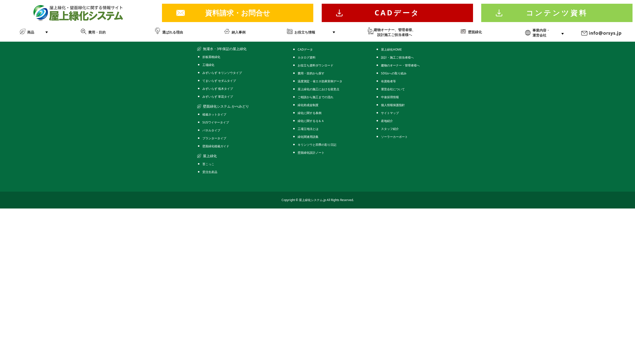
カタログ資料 (307, 57)
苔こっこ (208, 164)
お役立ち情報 (304, 32)
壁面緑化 (475, 32)
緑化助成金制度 (308, 105)
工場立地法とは (308, 129)
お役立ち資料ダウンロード (315, 65)
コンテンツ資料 (557, 12)
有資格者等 (388, 81)
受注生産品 (209, 172)
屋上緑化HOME (391, 49)
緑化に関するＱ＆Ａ (311, 121)
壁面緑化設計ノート (311, 152)
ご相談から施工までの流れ (315, 97)
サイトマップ (390, 113)
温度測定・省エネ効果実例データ (320, 81)
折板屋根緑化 (211, 57)
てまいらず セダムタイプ (219, 81)
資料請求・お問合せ (237, 12)
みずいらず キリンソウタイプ (222, 73)
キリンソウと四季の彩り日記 (317, 145)
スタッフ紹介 (390, 129)
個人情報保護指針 (393, 105)
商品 (30, 32)
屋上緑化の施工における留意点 (318, 89)
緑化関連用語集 (308, 137)
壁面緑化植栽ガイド (215, 146)
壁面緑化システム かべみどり (226, 106)
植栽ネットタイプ (214, 114)
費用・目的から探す (311, 73)
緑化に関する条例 (309, 113)
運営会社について (393, 89)
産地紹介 (387, 121)
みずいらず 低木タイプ (217, 89)
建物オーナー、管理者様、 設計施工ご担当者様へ (394, 32)
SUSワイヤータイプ (215, 122)
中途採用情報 (390, 97)
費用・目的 (97, 32)
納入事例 (239, 32)
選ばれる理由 (172, 32)
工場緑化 (208, 65)
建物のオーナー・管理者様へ (400, 65)
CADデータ (397, 12)
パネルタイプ (211, 130)
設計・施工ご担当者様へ (397, 57)
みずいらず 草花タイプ (217, 96)
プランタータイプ (214, 138)
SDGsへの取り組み (394, 73)
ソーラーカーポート (394, 137)
